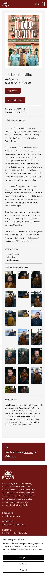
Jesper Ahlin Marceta (18, 82)
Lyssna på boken (15, 100)
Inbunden (11, 257)
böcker (28, 452)
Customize (23, 564)
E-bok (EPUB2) (13, 254)
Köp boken (12, 91)
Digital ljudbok (13, 260)
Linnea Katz (21, 120)
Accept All (23, 558)
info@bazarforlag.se (11, 516)
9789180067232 (16, 425)
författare (10, 456)
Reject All (23, 570)
